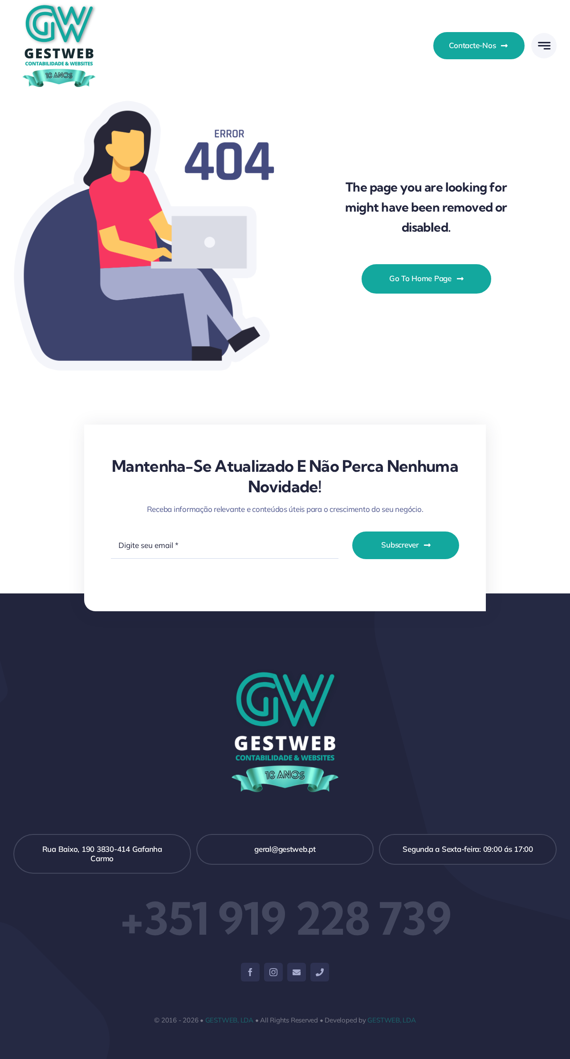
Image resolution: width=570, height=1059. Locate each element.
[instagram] (273, 972)
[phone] (319, 972)
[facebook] (250, 972)
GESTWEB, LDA (229, 1020)
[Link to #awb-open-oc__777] (544, 45)
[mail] (296, 972)
